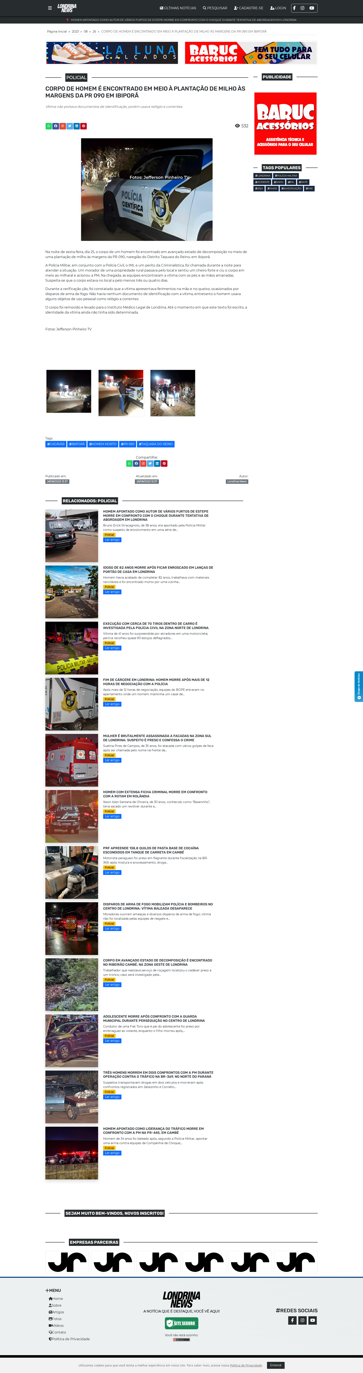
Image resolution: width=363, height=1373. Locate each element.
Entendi (275, 1365)
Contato (59, 1332)
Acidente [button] (263, 182)
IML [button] (292, 182)
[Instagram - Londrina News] (302, 1320)
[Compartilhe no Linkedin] (77, 126)
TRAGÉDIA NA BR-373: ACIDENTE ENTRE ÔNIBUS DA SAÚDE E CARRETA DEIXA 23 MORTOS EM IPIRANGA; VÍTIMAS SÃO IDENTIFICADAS (183, 19)
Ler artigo (112, 540)
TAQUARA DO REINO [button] (157, 444)
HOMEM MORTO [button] (104, 444)
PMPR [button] (273, 188)
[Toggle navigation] (50, 8)
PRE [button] (310, 188)
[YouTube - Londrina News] (312, 1320)
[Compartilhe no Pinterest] (83, 126)
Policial (109, 534)
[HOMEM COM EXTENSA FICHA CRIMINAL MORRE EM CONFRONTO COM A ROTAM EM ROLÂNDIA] (71, 816)
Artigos (58, 1312)
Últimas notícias (180, 8)
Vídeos (58, 1326)
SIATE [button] (304, 182)
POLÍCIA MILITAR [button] (287, 175)
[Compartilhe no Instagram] (62, 126)
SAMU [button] (279, 182)
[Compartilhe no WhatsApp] (49, 126)
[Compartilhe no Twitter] (69, 126)
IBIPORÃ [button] (78, 444)
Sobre (57, 1305)
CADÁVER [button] (57, 444)
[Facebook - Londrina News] (292, 1320)
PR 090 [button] (129, 444)
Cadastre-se (251, 8)
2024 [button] (260, 188)
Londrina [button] (263, 175)
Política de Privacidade (71, 1339)
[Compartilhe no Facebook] (55, 126)
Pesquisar (217, 8)
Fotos (57, 1319)
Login (280, 8)
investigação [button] (292, 188)
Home (58, 1299)
